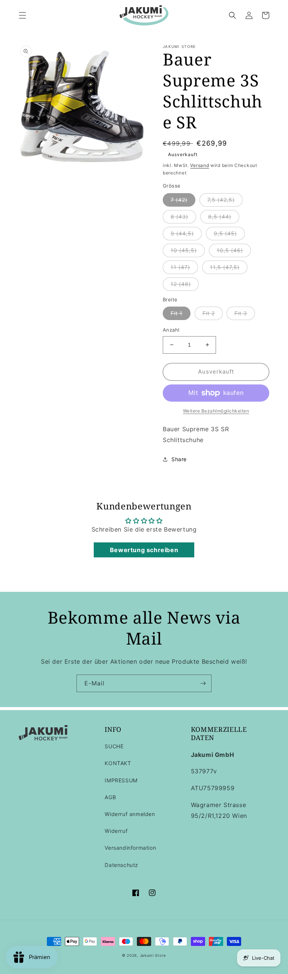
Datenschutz (121, 865)
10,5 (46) (230, 250)
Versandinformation (130, 847)
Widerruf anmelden (130, 814)
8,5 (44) (219, 216)
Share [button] (179, 459)
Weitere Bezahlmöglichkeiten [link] (216, 411)
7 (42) (179, 200)
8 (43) (179, 216)
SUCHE (114, 746)
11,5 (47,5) (225, 267)
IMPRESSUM (121, 780)
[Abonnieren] (203, 683)
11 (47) (180, 267)
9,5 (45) (225, 233)
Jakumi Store (153, 955)
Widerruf (116, 831)
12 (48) (181, 284)
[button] (22, 15)
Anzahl (171, 330)
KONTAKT (118, 763)
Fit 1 (177, 313)
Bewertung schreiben (144, 550)
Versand (199, 165)
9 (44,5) (182, 233)
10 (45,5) (184, 250)
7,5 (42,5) (221, 200)
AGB (110, 797)
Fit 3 (240, 313)
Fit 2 (208, 313)
